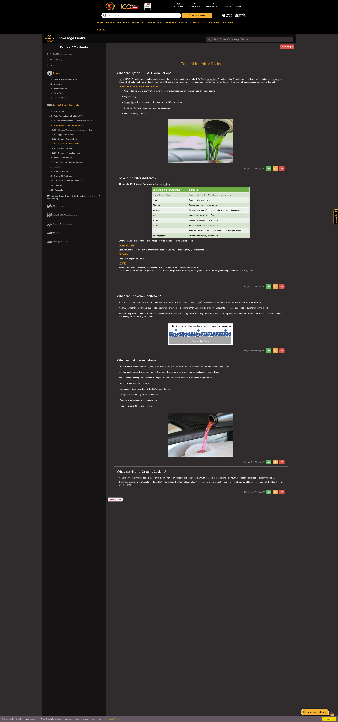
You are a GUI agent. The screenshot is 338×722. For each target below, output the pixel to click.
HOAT (161, 482)
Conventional (126, 245)
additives (128, 241)
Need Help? (287, 47)
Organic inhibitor (135, 478)
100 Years (228, 22)
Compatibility (126, 394)
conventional (211, 79)
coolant (166, 184)
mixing (220, 366)
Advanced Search (198, 15)
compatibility (159, 82)
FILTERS (170, 22)
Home (100, 22)
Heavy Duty (189, 270)
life (201, 378)
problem (276, 79)
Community (196, 22)
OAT (266, 478)
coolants (176, 241)
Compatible (129, 102)
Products (137, 22)
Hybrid (121, 79)
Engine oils (154, 22)
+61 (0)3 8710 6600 (233, 6)
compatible (151, 366)
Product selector (116, 22)
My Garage (178, 6)
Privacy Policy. (113, 719)
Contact (102, 30)
